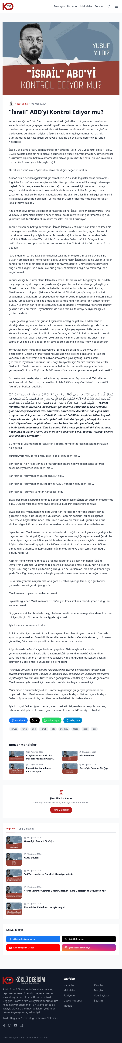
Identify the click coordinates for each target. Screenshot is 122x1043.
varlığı (24, 729)
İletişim (99, 6)
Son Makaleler (26, 828)
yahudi (14, 729)
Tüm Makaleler (61, 809)
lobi (53, 729)
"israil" (44, 729)
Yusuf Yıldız (21, 103)
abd (34, 729)
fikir (94, 729)
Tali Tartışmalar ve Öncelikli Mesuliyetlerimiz (48, 874)
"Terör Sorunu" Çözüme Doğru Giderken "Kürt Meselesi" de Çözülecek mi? (65, 890)
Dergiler (99, 990)
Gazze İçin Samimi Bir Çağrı (39, 841)
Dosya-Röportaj (73, 1000)
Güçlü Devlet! (31, 857)
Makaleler (86, 6)
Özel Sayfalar (102, 995)
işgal (85, 729)
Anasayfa (59, 6)
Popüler (10, 828)
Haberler (72, 6)
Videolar (69, 1005)
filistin (75, 729)
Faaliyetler (70, 995)
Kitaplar (98, 985)
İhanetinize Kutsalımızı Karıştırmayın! (44, 907)
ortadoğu (64, 729)
